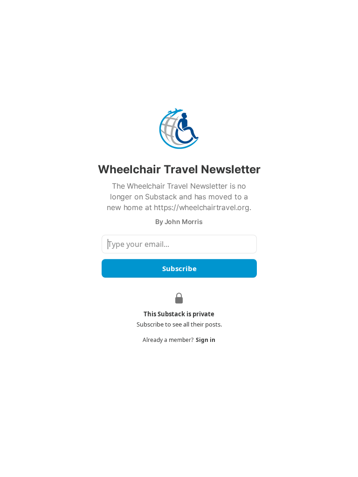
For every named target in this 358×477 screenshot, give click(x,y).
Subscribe (179, 268)
